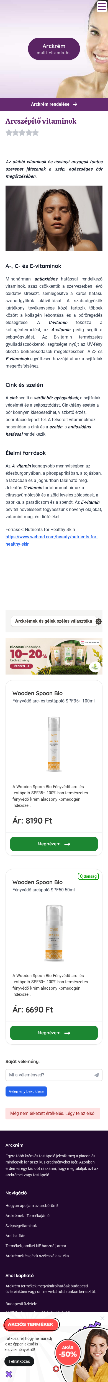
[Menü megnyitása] (102, 6)
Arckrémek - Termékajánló (28, 1215)
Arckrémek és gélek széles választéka (53, 621)
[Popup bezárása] (102, 1317)
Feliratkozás (19, 1361)
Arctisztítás (15, 1236)
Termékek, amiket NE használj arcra (36, 1246)
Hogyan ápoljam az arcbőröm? (32, 1205)
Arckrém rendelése (50, 104)
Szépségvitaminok (21, 1225)
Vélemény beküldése (26, 1091)
